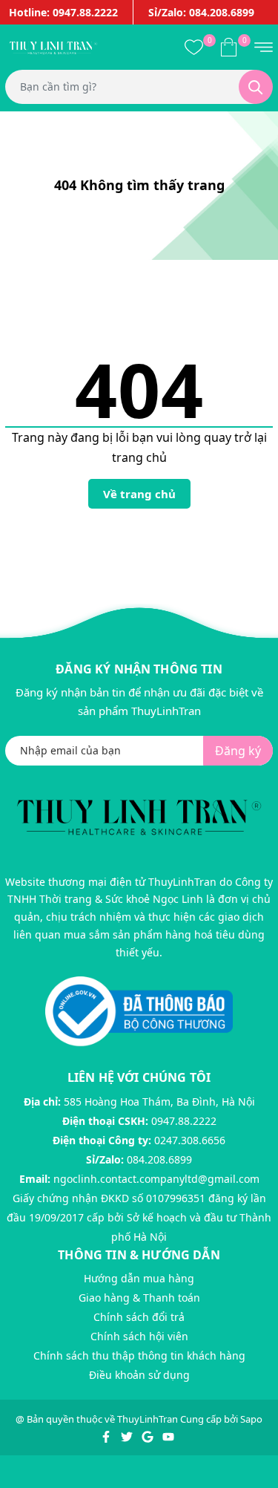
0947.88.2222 (183, 1121)
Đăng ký (238, 751)
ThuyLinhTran (147, 1419)
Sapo (251, 1419)
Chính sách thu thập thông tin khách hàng (139, 1355)
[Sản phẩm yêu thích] (194, 46)
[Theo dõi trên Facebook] (107, 1435)
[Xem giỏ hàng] (228, 46)
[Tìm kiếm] (256, 87)
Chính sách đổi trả (139, 1317)
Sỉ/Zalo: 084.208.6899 (201, 12)
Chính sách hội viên (139, 1336)
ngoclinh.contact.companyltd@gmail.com (156, 1179)
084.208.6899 (159, 1159)
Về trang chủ (139, 493)
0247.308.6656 (189, 1140)
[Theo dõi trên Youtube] (168, 1435)
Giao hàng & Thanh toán (139, 1297)
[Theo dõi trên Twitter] (127, 1435)
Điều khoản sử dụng (139, 1375)
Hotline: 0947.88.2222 (63, 12)
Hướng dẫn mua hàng (139, 1278)
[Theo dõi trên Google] (148, 1435)
